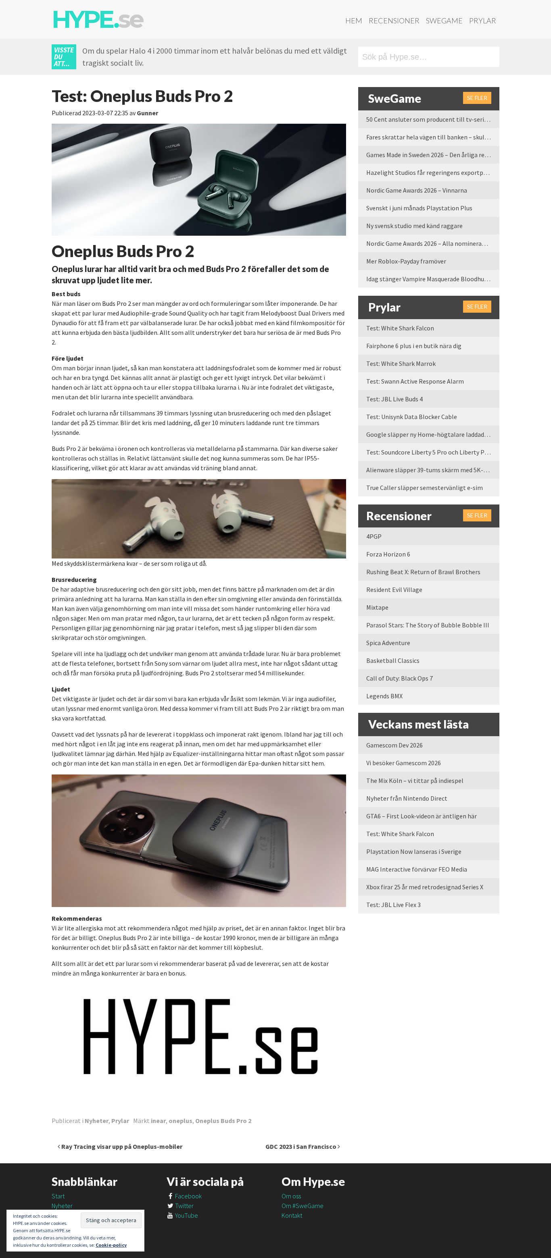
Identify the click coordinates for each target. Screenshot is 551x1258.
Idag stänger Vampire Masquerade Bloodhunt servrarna (432, 279)
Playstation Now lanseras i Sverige (413, 851)
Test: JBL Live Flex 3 (393, 905)
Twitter (184, 1206)
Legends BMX (384, 696)
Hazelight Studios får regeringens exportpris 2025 (432, 172)
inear (158, 1121)
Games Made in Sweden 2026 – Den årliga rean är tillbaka (432, 155)
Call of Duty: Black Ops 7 (399, 678)
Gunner (147, 113)
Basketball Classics (393, 660)
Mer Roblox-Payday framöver (406, 261)
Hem (353, 20)
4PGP (374, 536)
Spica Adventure (388, 643)
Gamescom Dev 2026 (394, 745)
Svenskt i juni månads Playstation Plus (419, 208)
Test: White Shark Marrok (401, 363)
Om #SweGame (303, 1206)
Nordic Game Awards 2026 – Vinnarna (416, 190)
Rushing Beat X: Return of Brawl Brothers (423, 572)
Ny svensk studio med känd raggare (414, 226)
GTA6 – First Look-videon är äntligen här (421, 816)
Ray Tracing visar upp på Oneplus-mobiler (121, 1146)
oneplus (180, 1121)
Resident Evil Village (394, 589)
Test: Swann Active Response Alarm (415, 381)
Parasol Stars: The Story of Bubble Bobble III (427, 625)
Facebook (188, 1196)
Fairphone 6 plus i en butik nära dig (413, 346)
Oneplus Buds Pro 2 (223, 1121)
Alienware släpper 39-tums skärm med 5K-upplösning (432, 470)
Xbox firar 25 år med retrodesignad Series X (424, 887)
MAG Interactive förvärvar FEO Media (416, 869)
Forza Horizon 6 (388, 554)
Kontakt (292, 1215)
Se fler (477, 97)
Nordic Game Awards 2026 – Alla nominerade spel (432, 243)
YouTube (186, 1215)
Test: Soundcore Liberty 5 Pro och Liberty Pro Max (432, 452)
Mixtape (377, 607)
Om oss (291, 1196)
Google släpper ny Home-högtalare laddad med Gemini (432, 434)
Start (58, 1196)
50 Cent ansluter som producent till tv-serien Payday (432, 119)
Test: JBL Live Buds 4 (394, 399)
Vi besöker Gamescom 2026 (403, 763)
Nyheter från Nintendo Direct (406, 798)
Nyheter (97, 1121)
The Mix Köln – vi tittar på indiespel (414, 780)
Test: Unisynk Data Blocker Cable (411, 417)
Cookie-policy (111, 1245)
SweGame (444, 20)
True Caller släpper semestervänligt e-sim (424, 488)
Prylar (482, 20)
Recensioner (394, 20)
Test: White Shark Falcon (400, 328)
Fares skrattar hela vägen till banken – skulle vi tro (432, 137)
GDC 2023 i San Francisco (301, 1146)
